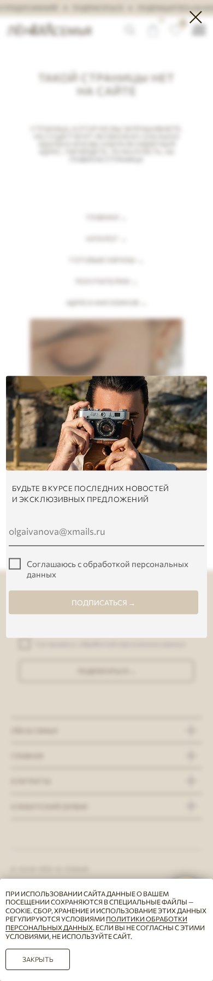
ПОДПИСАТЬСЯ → (103, 602)
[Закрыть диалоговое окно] (196, 17)
